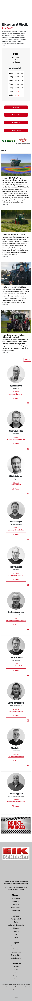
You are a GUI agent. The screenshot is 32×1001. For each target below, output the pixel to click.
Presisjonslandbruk (16, 919)
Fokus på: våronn (16, 952)
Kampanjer (16, 949)
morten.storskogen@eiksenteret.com (16, 620)
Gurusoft (16, 997)
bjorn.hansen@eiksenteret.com (16, 394)
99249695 (16, 799)
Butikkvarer (16, 928)
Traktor (16, 922)
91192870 (16, 392)
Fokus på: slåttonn (16, 955)
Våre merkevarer (16, 910)
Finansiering (16, 931)
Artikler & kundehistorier (16, 946)
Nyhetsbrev (16, 979)
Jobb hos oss (16, 901)
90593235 (16, 437)
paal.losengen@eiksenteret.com (16, 530)
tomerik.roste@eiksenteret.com (16, 666)
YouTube (16, 970)
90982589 (16, 754)
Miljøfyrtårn (16, 904)
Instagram (16, 976)
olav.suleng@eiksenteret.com (16, 756)
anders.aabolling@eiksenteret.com (16, 439)
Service (16, 937)
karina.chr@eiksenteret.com (16, 711)
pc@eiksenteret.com (16, 484)
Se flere (27, 360)
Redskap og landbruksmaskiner (16, 925)
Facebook (16, 967)
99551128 (16, 482)
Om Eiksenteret (16, 898)
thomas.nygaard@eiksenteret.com (16, 802)
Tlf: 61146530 (16, 58)
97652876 (16, 528)
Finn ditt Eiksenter (16, 907)
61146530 (16, 573)
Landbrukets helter (16, 958)
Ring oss (16, 107)
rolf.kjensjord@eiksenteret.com (16, 575)
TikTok (16, 973)
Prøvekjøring (17, 122)
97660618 (16, 709)
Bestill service (17, 130)
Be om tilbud (16, 115)
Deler (16, 934)
